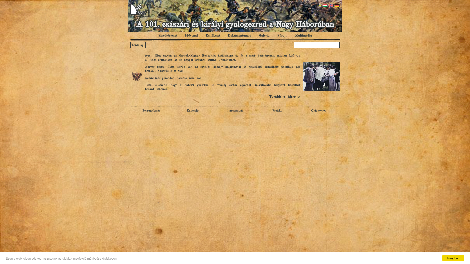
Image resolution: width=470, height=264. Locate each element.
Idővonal (191, 36)
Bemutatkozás (151, 111)
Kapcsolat (193, 111)
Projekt (277, 111)
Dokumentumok (239, 36)
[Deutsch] (337, 5)
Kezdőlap (138, 45)
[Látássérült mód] (320, 5)
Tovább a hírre (283, 96)
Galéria (264, 36)
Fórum (282, 36)
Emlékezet (213, 36)
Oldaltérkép (318, 111)
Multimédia (303, 36)
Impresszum (235, 111)
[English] (331, 5)
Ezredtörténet (167, 36)
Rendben (453, 258)
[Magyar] (325, 5)
